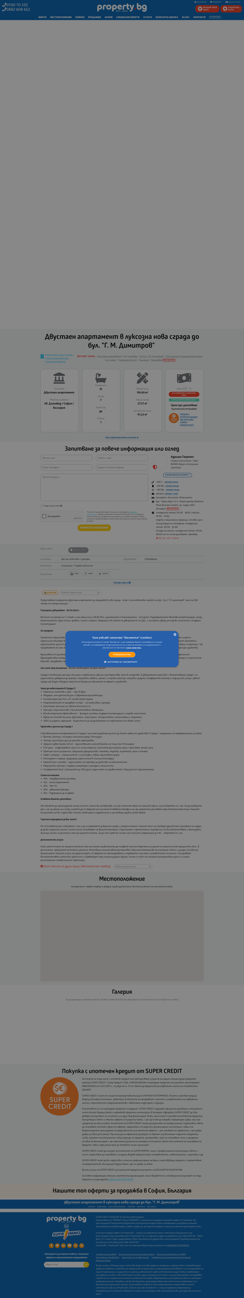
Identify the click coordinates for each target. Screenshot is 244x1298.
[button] (122, 661)
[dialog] (122, 649)
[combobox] (175, 634)
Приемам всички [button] (122, 654)
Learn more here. (133, 647)
